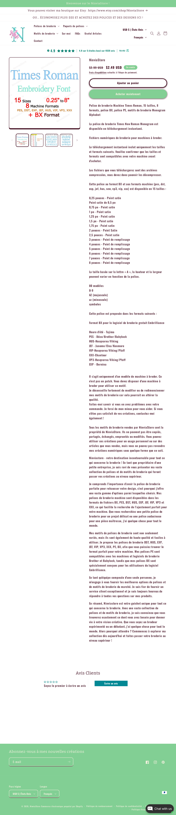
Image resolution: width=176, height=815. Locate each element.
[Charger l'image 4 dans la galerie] (66, 140)
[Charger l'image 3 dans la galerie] (51, 140)
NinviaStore (35, 806)
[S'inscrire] (69, 761)
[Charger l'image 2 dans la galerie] (37, 140)
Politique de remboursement (99, 806)
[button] (46, 26)
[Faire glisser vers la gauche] (12, 140)
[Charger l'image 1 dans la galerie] (22, 140)
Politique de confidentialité (129, 806)
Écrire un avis (111, 683)
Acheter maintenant (128, 94)
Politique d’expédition (142, 809)
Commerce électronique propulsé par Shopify (62, 806)
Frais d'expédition (98, 72)
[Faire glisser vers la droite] (77, 140)
